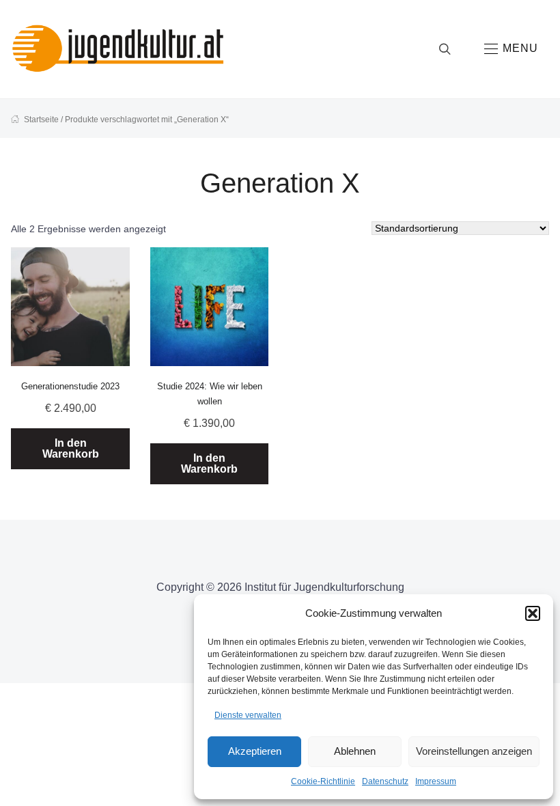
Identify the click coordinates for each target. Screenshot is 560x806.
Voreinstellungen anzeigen (474, 751)
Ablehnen (355, 751)
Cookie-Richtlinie (323, 781)
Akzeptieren (254, 751)
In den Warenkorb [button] (70, 448)
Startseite (41, 119)
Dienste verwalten (247, 715)
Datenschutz (385, 781)
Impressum (435, 781)
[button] (533, 613)
